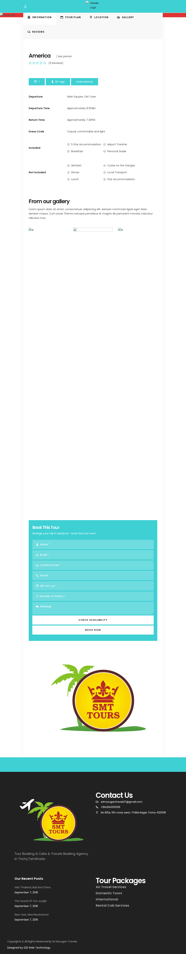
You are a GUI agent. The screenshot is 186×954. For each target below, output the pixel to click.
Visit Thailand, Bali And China (32, 887)
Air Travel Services (111, 887)
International (107, 899)
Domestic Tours (109, 893)
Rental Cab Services (112, 905)
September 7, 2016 (26, 892)
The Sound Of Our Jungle (31, 901)
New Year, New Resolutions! (32, 914)
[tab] (39, 17)
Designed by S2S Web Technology (28, 947)
